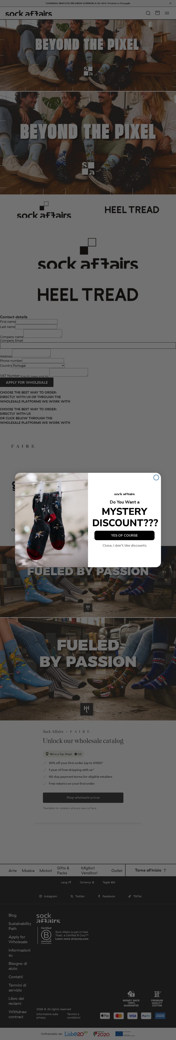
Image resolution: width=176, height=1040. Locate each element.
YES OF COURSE (124, 535)
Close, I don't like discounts (125, 545)
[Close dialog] (156, 477)
